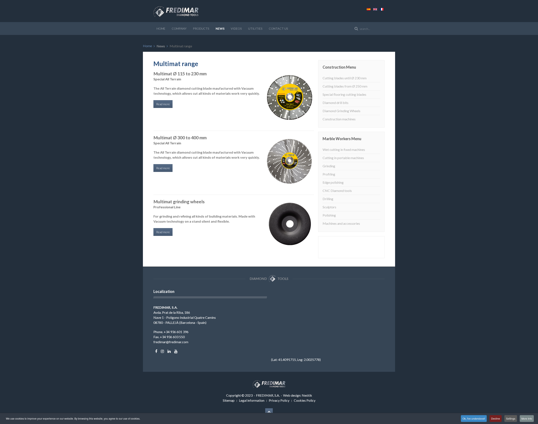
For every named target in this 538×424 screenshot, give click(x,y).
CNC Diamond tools (337, 191)
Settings (510, 418)
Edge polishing (333, 182)
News (220, 28)
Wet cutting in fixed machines (344, 150)
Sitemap (229, 400)
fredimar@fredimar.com (170, 342)
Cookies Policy (304, 400)
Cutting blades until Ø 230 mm (345, 78)
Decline (495, 418)
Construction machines (339, 119)
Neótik (307, 395)
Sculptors (329, 207)
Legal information (251, 400)
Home (161, 28)
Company (179, 28)
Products (201, 28)
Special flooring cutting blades (344, 94)
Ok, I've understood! (474, 418)
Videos (236, 28)
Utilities (255, 28)
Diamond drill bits (335, 103)
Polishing (329, 215)
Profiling (329, 174)
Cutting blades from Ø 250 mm (345, 86)
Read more (163, 104)
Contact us (278, 28)
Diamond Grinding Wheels (341, 111)
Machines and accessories (341, 223)
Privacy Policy (279, 400)
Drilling (328, 199)
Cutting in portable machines (343, 158)
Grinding (329, 166)
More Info (526, 418)
